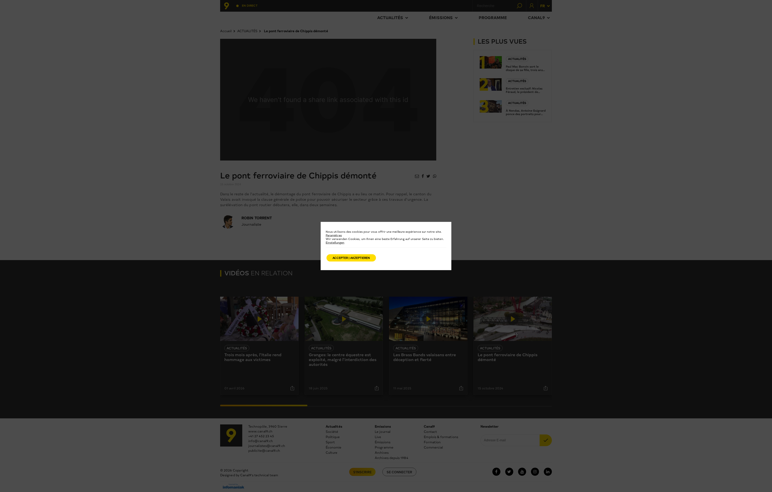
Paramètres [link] (334, 235)
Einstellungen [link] (335, 242)
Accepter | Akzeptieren (351, 258)
